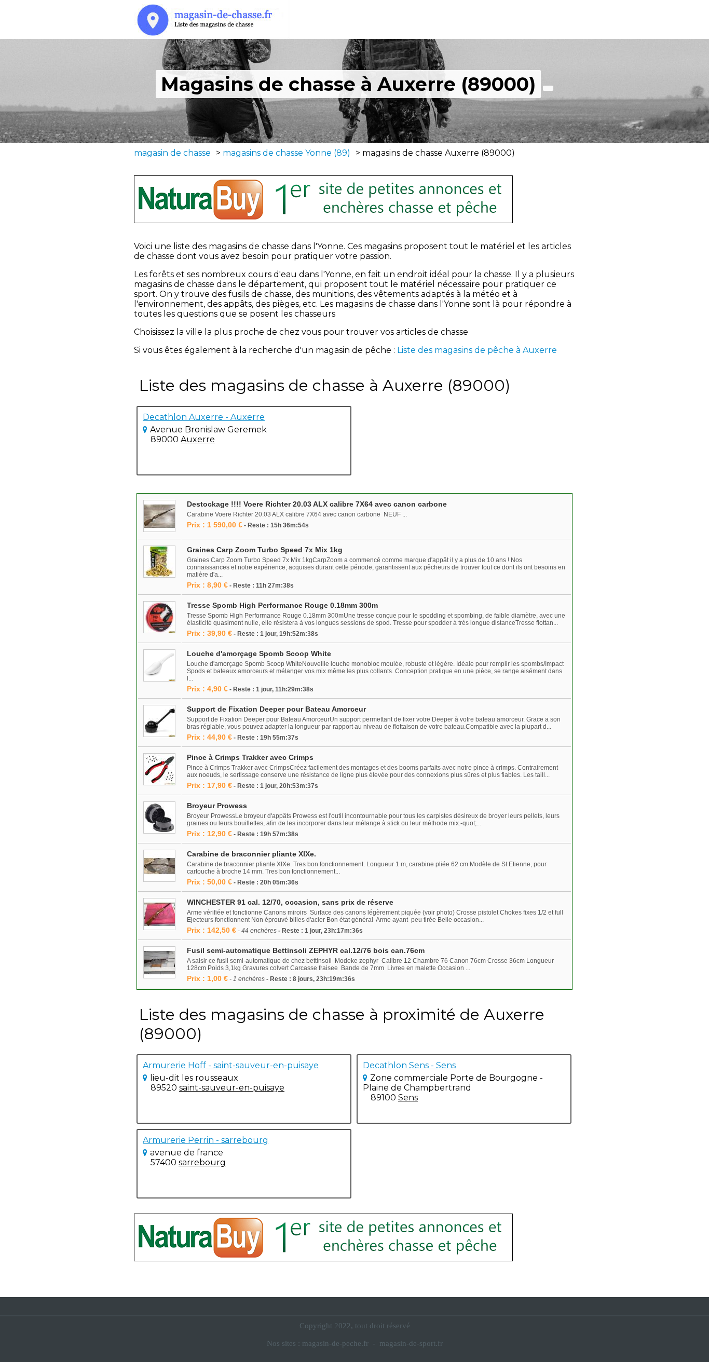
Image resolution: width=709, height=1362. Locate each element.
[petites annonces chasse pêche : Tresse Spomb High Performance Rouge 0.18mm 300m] (159, 618)
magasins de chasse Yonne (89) (286, 153)
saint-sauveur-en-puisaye (231, 1088)
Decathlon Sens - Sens (409, 1065)
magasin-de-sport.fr (411, 1343)
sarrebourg (202, 1162)
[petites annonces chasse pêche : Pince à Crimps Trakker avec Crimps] (159, 770)
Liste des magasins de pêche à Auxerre (477, 350)
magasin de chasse (172, 153)
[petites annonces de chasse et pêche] (323, 199)
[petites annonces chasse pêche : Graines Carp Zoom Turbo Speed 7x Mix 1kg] (159, 562)
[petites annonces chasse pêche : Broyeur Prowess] (159, 818)
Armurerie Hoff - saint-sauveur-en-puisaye (231, 1065)
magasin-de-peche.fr (335, 1343)
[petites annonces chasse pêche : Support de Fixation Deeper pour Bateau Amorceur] (159, 722)
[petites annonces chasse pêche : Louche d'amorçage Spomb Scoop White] (159, 666)
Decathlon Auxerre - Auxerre (204, 417)
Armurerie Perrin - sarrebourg (205, 1140)
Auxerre (198, 439)
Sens (408, 1097)
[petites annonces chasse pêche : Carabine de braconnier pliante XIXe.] (159, 867)
